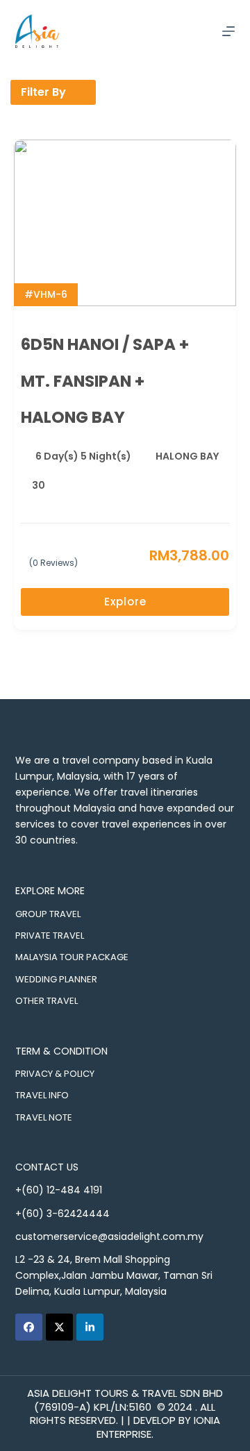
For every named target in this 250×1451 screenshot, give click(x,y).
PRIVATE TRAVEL (49, 935)
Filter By (43, 92)
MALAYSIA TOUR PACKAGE (71, 957)
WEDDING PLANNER (56, 979)
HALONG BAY (187, 456)
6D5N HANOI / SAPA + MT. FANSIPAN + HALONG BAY (105, 380)
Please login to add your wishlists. (223, 345)
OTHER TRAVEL (46, 1000)
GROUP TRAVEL (48, 914)
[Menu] (228, 31)
